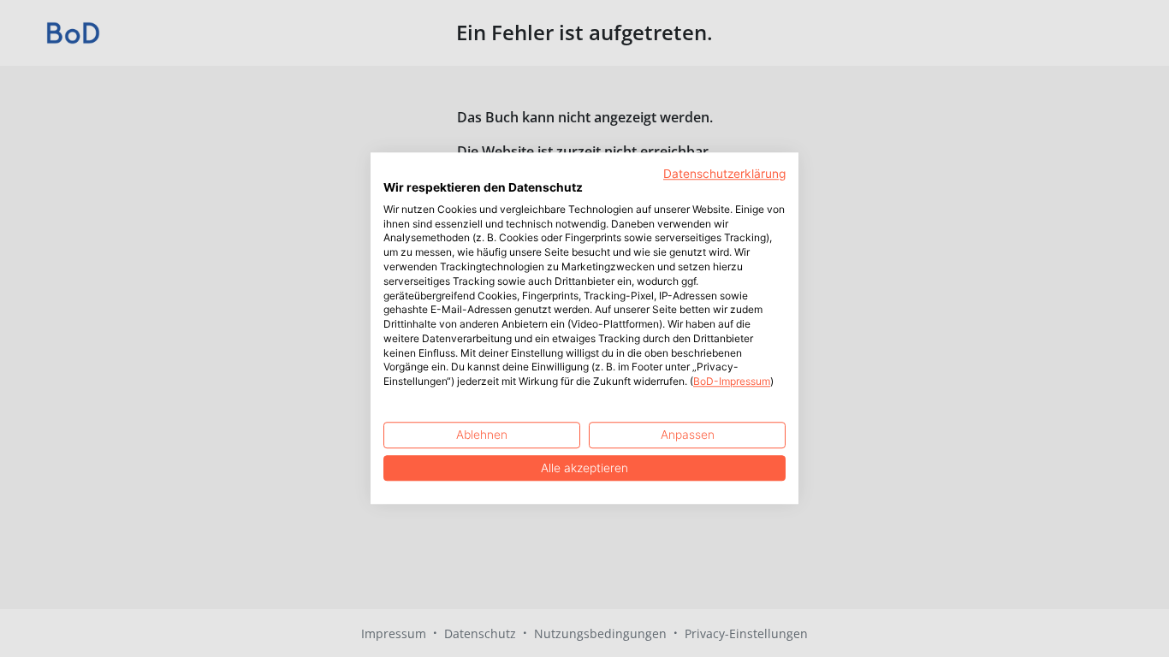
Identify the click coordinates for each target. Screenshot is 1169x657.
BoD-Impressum (731, 382)
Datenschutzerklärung (724, 174)
